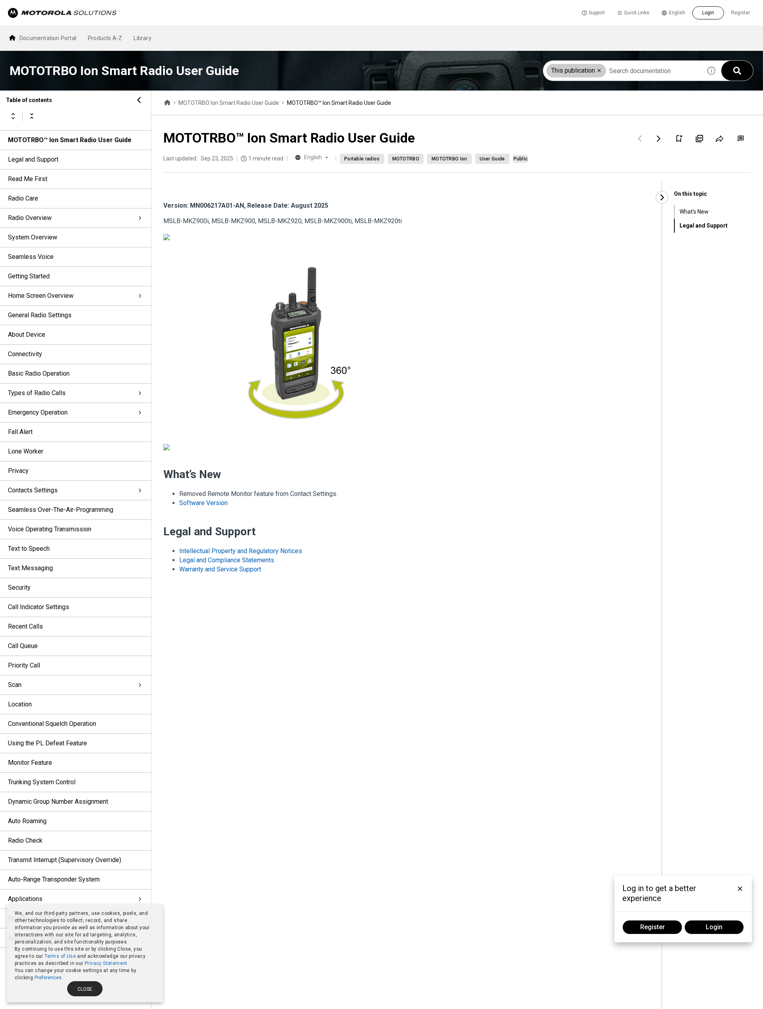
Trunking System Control (42, 782)
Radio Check (25, 840)
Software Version (203, 503)
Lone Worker (25, 451)
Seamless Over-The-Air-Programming (60, 509)
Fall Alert (20, 432)
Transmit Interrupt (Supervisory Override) (64, 860)
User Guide (492, 159)
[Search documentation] (737, 71)
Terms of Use (60, 956)
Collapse (31, 116)
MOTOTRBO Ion (449, 159)
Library (142, 38)
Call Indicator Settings (38, 607)
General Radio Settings (40, 315)
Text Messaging (30, 568)
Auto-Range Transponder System (54, 879)
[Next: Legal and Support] (658, 138)
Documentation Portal (47, 38)
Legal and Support (33, 159)
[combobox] (622, 71)
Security (19, 587)
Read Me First (27, 179)
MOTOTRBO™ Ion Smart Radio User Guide (70, 140)
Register (740, 12)
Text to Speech (29, 548)
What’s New (694, 211)
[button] (599, 70)
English (677, 12)
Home (167, 103)
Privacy (18, 471)
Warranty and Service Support (220, 569)
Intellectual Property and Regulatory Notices (240, 551)
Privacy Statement (106, 963)
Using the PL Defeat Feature (47, 743)
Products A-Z (105, 38)
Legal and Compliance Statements (226, 560)
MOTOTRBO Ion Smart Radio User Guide (228, 103)
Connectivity (25, 354)
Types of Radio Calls (37, 393)
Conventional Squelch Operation (52, 723)
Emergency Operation (38, 412)
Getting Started (29, 276)
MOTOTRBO (405, 159)
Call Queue (23, 646)
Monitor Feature (30, 762)
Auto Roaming (27, 821)
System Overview (32, 237)
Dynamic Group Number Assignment (58, 801)
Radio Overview (30, 218)
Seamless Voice (31, 256)
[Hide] (139, 100)
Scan (14, 685)
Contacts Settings (33, 490)
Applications (25, 899)
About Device (26, 334)
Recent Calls (25, 626)
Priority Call (24, 665)
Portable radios (362, 159)
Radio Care (23, 198)
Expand (13, 116)
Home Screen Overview (41, 295)
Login (708, 12)
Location (20, 704)
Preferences (48, 977)
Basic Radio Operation (39, 373)
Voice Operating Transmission (49, 529)
